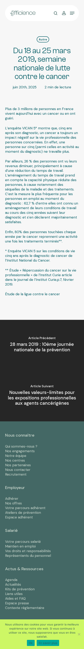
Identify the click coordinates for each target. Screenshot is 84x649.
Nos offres (13, 503)
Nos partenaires (18, 465)
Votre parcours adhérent (25, 508)
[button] (72, 13)
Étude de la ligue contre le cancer (32, 294)
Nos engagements (20, 451)
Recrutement (16, 474)
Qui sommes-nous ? (21, 446)
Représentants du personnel (28, 555)
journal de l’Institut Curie (37, 279)
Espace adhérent (19, 517)
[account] (64, 13)
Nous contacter (17, 469)
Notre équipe (15, 455)
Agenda (11, 580)
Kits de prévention (20, 589)
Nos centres (15, 460)
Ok (31, 643)
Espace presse (17, 603)
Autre (43, 39)
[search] (56, 13)
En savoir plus (48, 643)
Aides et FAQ (15, 598)
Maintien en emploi (20, 546)
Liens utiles (14, 594)
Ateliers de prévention (23, 512)
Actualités (13, 584)
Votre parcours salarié (23, 541)
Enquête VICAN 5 (21, 251)
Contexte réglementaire (24, 608)
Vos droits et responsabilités (28, 551)
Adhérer (11, 498)
